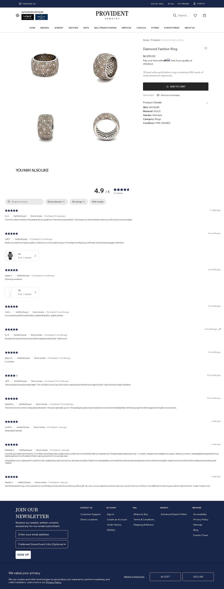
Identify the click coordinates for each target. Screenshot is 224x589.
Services (126, 27)
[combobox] (40, 544)
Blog (171, 3)
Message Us (29, 3)
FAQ (135, 508)
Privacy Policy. (53, 582)
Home (146, 40)
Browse (197, 508)
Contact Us (86, 508)
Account (111, 508)
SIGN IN (200, 3)
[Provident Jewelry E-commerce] (112, 15)
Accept (165, 576)
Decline (198, 576)
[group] (45, 67)
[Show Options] (65, 544)
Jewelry (58, 27)
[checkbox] (97, 202)
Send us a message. (170, 95)
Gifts (86, 27)
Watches (73, 27)
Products (155, 40)
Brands (45, 27)
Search (164, 508)
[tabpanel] (113, 346)
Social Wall (157, 3)
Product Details (152, 102)
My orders (183, 3)
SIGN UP (23, 554)
